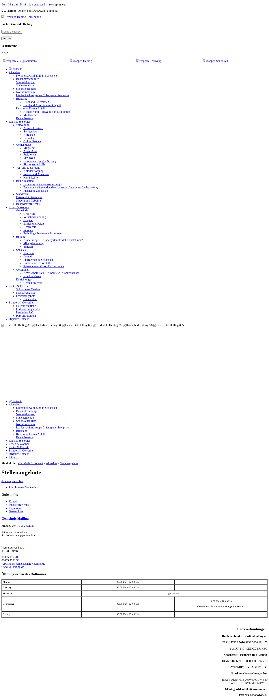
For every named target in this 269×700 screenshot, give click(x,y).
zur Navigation (24, 4)
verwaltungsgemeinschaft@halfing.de (23, 563)
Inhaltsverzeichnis (19, 504)
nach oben (17, 481)
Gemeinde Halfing (15, 518)
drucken (6, 481)
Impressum (15, 508)
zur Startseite (47, 4)
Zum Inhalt (7, 4)
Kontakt (13, 501)
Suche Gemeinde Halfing (16, 24)
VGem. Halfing (25, 525)
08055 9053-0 (9, 557)
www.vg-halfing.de (12, 566)
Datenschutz (16, 511)
